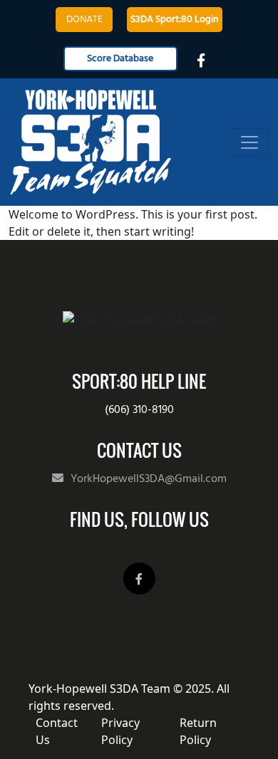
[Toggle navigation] (249, 142)
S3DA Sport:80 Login (174, 19)
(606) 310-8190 (139, 410)
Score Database (120, 59)
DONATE (84, 19)
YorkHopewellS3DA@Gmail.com (149, 479)
